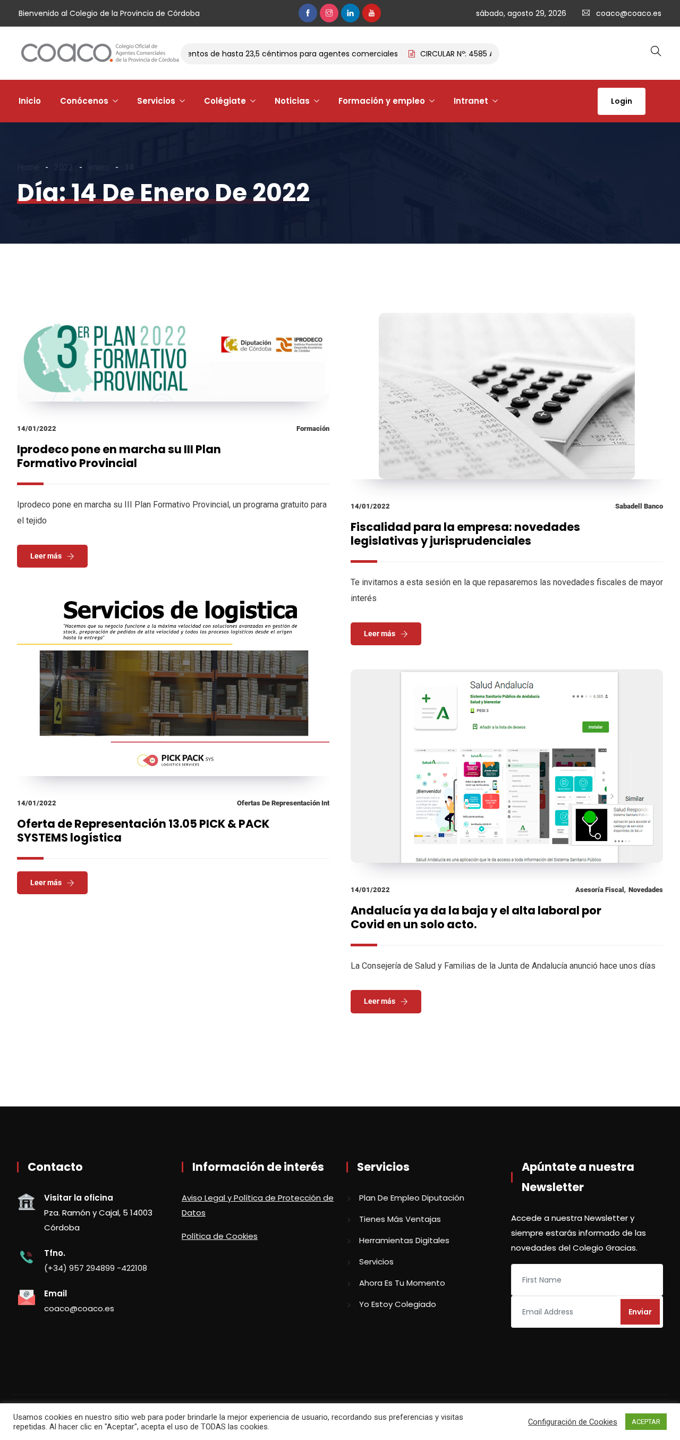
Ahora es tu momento (402, 1282)
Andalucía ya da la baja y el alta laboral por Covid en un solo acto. (476, 917)
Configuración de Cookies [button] (572, 1422)
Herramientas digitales (404, 1240)
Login (621, 101)
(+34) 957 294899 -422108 (95, 1267)
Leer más (46, 556)
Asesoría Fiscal (599, 890)
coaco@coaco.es (628, 13)
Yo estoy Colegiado (397, 1304)
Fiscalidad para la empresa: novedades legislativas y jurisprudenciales (465, 533)
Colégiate (225, 100)
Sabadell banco (639, 506)
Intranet (471, 100)
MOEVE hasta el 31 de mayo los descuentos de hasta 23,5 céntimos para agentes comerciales (205, 53)
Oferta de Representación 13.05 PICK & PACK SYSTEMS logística (143, 830)
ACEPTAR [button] (646, 1422)
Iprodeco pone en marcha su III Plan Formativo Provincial (119, 456)
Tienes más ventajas (400, 1219)
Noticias (292, 100)
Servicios (156, 100)
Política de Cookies (220, 1236)
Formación (312, 428)
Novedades (645, 890)
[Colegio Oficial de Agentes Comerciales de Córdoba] (100, 54)
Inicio (30, 100)
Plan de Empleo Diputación (411, 1197)
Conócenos (84, 100)
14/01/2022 (36, 428)
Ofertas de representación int (283, 803)
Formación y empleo (381, 100)
